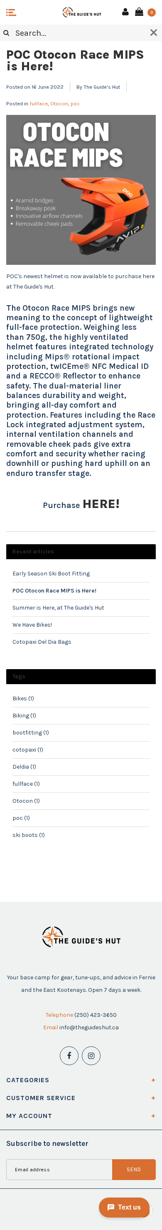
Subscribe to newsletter (47, 1143)
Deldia (24, 766)
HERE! (100, 503)
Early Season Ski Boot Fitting (51, 573)
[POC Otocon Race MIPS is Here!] (81, 192)
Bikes (23, 698)
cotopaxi (27, 749)
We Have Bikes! (32, 624)
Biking (24, 715)
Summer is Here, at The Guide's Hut (58, 607)
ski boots (28, 835)
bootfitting (30, 732)
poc (75, 103)
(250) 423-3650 (95, 1014)
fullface (38, 103)
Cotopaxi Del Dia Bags (41, 641)
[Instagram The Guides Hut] (91, 1055)
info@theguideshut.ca (89, 1027)
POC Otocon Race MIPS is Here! (75, 60)
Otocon (59, 103)
